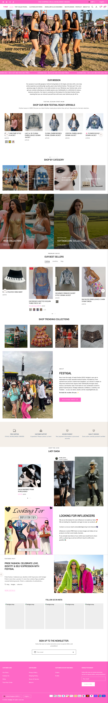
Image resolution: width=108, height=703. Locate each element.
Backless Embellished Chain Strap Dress (93, 300)
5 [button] (63, 67)
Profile (57, 676)
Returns (31, 682)
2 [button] (49, 67)
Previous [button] (7, 134)
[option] (14, 283)
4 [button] (59, 67)
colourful (19, 584)
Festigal (10, 699)
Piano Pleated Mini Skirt (13, 292)
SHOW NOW (61, 244)
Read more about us (70, 399)
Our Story (5, 672)
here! (49, 436)
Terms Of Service (34, 679)
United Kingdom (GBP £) (12, 696)
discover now (65, 546)
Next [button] (101, 134)
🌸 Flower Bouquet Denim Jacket (94, 134)
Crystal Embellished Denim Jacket (73, 134)
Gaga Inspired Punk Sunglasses (26, 490)
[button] (92, 7)
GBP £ (93, 2)
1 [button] (45, 67)
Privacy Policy (33, 672)
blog (8, 584)
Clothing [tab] (47, 261)
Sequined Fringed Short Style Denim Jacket (65, 294)
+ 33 (44, 309)
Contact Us (6, 676)
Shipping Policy (33, 676)
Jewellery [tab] (55, 261)
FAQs (4, 679)
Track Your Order (7, 682)
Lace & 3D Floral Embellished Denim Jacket (32, 135)
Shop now (7, 244)
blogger (13, 584)
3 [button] (54, 67)
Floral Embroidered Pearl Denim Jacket (53, 134)
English (102, 2)
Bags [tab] (62, 261)
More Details (10, 590)
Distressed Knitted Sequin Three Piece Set (40, 302)
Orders (57, 672)
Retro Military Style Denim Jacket (13, 134)
